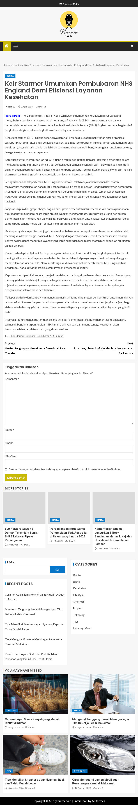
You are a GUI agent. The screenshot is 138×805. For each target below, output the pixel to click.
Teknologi (79, 614)
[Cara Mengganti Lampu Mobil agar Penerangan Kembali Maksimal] (102, 755)
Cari (11, 562)
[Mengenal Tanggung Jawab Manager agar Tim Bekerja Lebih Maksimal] (102, 694)
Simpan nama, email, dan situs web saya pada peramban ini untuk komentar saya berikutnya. (65, 469)
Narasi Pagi (12, 115)
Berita (10, 76)
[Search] (132, 46)
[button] (15, 46)
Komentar (12, 378)
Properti (78, 608)
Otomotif (79, 601)
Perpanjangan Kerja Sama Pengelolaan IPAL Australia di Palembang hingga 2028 (68, 532)
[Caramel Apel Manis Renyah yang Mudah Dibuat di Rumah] (35, 694)
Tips (76, 621)
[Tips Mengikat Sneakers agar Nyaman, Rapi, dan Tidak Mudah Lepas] (35, 755)
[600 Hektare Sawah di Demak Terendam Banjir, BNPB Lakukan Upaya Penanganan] (24, 508)
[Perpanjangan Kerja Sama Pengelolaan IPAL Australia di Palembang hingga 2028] (69, 508)
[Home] (7, 46)
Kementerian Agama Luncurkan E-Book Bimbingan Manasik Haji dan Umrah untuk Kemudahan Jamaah (113, 536)
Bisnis (76, 581)
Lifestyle (78, 594)
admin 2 (12, 106)
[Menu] (15, 46)
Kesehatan (79, 588)
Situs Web (11, 456)
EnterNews (81, 800)
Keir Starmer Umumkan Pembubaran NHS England (37, 335)
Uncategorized (82, 628)
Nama (9, 429)
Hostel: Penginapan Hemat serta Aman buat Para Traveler (35, 348)
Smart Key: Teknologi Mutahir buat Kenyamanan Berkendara (103, 348)
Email (9, 442)
